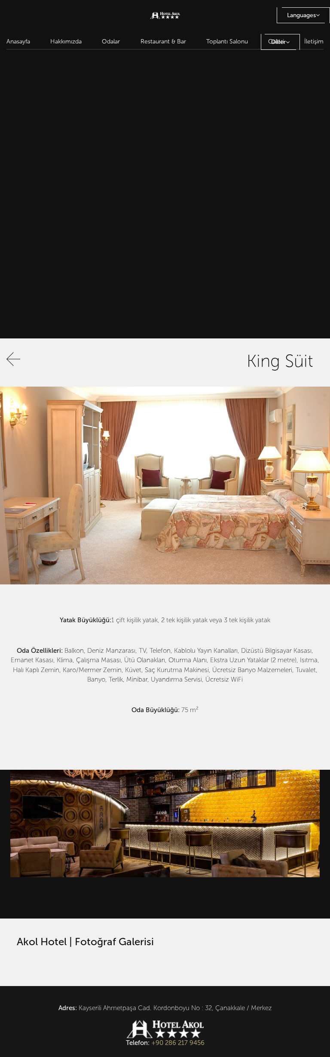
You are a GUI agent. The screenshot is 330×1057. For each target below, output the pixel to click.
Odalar (111, 41)
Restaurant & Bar (163, 41)
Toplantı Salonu (227, 41)
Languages (301, 15)
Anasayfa (18, 41)
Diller (278, 42)
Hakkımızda (66, 41)
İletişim (314, 41)
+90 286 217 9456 (178, 1043)
